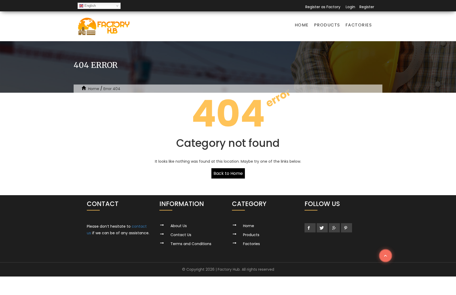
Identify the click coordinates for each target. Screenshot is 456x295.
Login (350, 7)
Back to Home (228, 173)
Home (302, 25)
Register (366, 7)
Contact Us (180, 234)
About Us (178, 225)
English (89, 6)
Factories (358, 25)
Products (327, 25)
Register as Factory (322, 7)
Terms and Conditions (190, 243)
